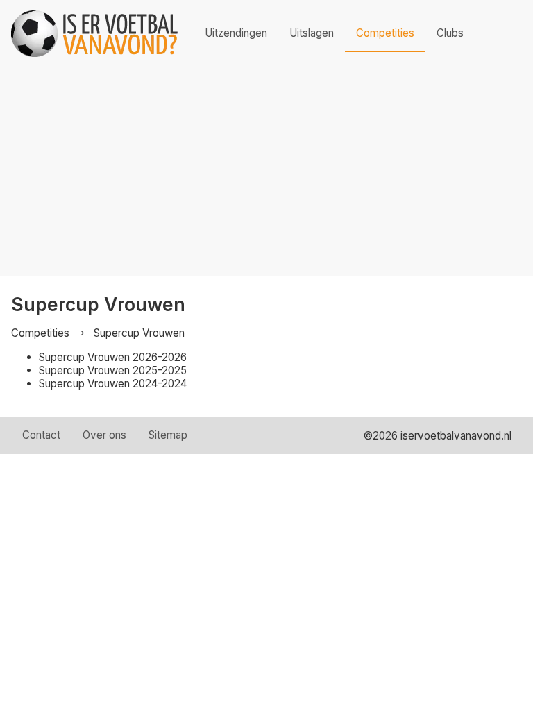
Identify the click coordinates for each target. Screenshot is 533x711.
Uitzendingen (236, 33)
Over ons (104, 435)
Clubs (450, 33)
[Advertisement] (266, 171)
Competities (385, 33)
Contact (41, 435)
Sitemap (168, 435)
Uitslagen (311, 33)
